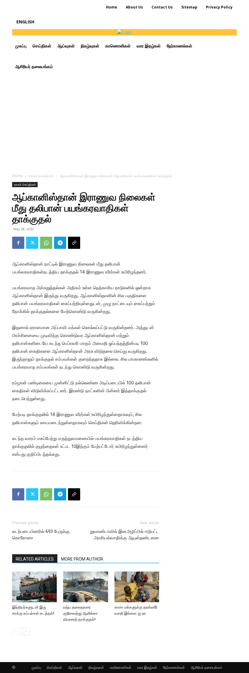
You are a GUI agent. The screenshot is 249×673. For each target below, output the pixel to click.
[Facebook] (18, 243)
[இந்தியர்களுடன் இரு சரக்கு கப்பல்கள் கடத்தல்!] (34, 587)
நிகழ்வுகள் (96, 667)
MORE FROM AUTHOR (82, 559)
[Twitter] (32, 243)
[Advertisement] (124, 122)
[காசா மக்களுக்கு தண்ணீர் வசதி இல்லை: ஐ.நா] (136, 587)
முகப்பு (36, 667)
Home (17, 175)
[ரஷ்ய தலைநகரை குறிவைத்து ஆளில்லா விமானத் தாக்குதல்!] (85, 587)
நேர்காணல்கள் (174, 667)
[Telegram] (60, 243)
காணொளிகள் (120, 667)
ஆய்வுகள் (75, 667)
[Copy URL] (74, 243)
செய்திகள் (54, 667)
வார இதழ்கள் (147, 667)
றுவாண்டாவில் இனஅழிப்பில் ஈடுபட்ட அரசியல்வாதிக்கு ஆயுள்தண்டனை (124, 535)
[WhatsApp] (46, 243)
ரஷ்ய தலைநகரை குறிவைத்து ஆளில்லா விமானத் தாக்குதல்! (80, 613)
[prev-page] (16, 631)
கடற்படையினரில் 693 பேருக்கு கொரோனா (41, 535)
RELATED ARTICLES (35, 559)
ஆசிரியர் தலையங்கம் (206, 667)
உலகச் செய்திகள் (41, 175)
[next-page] (25, 631)
